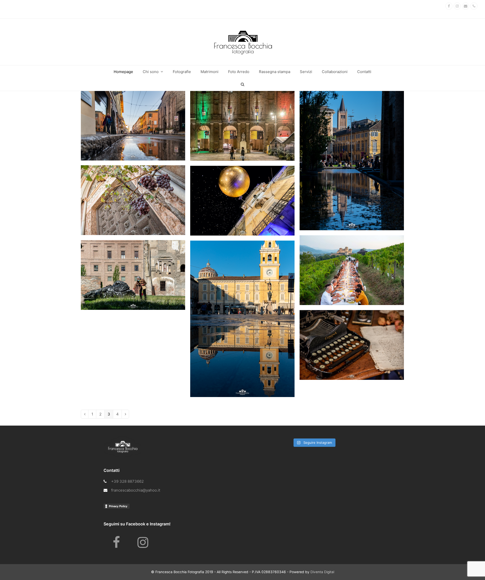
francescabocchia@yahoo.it (135, 490)
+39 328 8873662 (127, 481)
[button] (242, 84)
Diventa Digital (322, 572)
